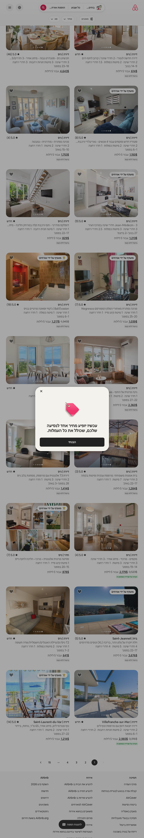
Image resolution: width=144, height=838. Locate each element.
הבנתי (72, 442)
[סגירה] (41, 391)
